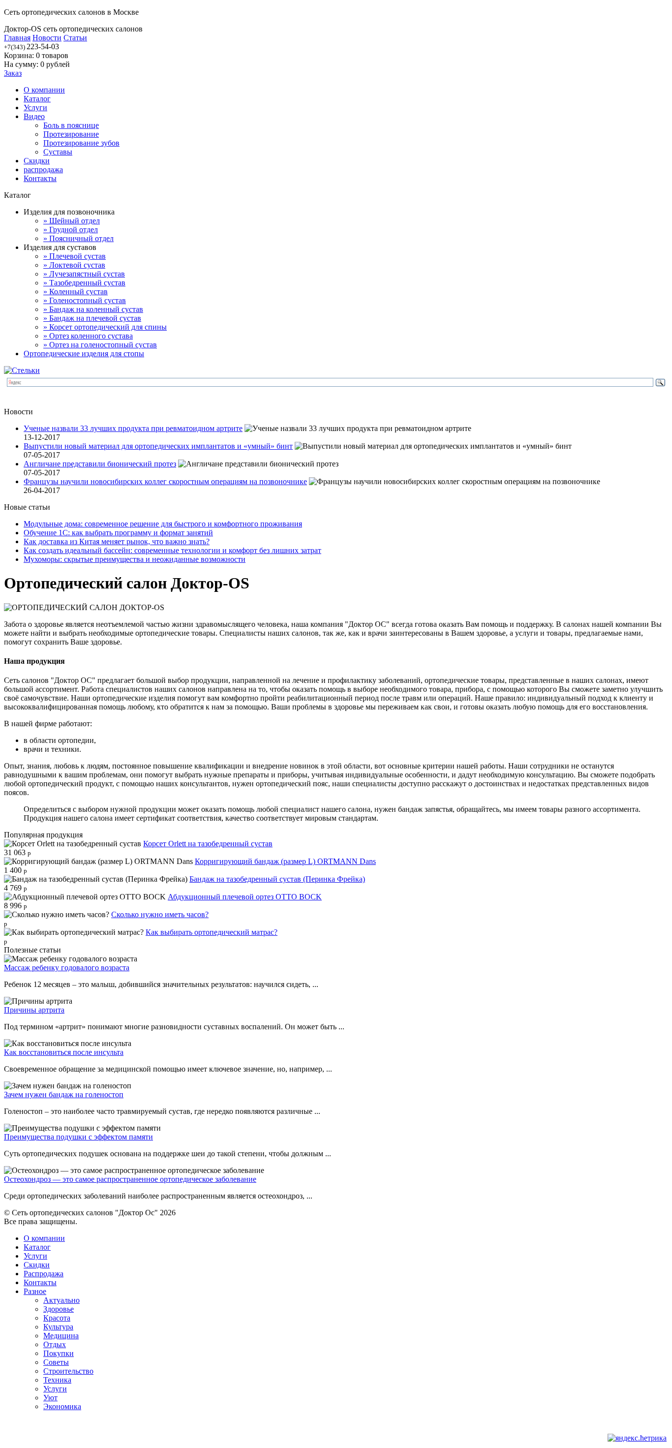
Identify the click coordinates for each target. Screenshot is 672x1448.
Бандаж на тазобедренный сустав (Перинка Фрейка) (277, 879)
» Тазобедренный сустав (84, 282)
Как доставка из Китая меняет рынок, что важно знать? (117, 541)
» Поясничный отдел (78, 238)
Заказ (13, 73)
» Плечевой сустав (74, 256)
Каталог (37, 98)
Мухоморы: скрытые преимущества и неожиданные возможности (134, 559)
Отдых (54, 1344)
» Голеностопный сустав (84, 300)
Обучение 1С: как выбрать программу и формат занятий (118, 532)
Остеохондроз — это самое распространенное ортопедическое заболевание (130, 1179)
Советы (56, 1362)
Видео (34, 116)
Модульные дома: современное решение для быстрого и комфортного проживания (163, 524)
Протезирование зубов (81, 143)
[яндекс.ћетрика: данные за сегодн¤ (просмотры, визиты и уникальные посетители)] (637, 1438)
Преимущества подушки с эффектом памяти (78, 1137)
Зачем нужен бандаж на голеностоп (63, 1094)
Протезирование (71, 134)
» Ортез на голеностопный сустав (100, 344)
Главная (17, 37)
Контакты (40, 178)
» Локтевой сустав (74, 265)
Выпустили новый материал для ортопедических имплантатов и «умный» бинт (158, 446)
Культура (58, 1327)
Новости (46, 37)
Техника (57, 1380)
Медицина (61, 1335)
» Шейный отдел (71, 220)
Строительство (68, 1371)
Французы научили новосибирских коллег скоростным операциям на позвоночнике (165, 481)
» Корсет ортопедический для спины (105, 327)
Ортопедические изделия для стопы (84, 353)
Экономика (62, 1406)
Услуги (35, 107)
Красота (56, 1318)
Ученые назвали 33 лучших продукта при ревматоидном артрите (133, 428)
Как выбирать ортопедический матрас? (211, 932)
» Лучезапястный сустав (84, 274)
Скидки (37, 160)
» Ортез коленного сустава (88, 336)
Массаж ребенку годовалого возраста (66, 967)
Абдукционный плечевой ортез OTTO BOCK (245, 897)
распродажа (43, 169)
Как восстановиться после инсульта (63, 1052)
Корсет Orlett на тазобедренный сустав (208, 843)
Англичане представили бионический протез (100, 464)
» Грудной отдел (70, 229)
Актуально (61, 1300)
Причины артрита (34, 1010)
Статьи (75, 37)
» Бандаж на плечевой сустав (92, 318)
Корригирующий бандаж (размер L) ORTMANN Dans (285, 861)
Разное (35, 1291)
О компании (44, 90)
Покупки (58, 1353)
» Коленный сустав (75, 291)
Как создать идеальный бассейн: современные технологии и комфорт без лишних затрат (172, 550)
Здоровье (58, 1309)
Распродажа (43, 1273)
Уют (50, 1397)
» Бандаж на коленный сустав (93, 309)
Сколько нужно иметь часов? (160, 914)
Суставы (57, 152)
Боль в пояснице (71, 125)
